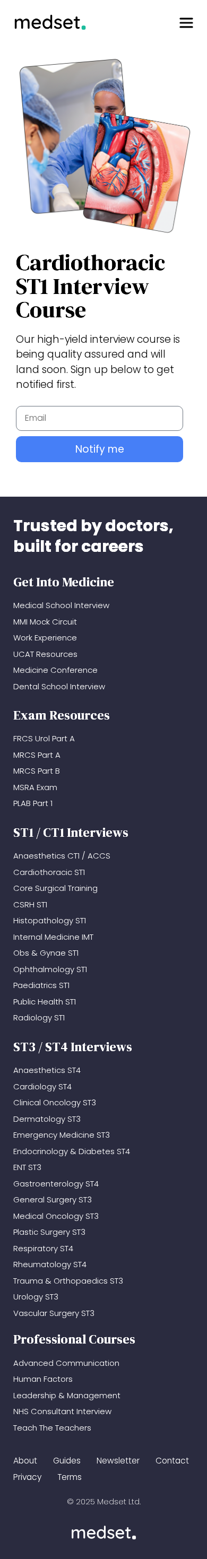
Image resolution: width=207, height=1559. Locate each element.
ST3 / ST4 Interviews (72, 1046)
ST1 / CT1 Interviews (70, 832)
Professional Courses (74, 1339)
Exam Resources (61, 715)
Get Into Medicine (63, 582)
